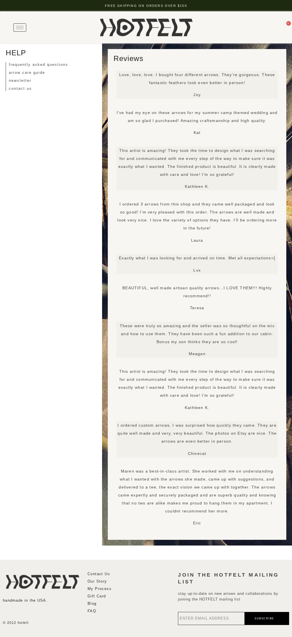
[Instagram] (6, 611)
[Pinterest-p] (39, 611)
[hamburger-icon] (19, 27)
